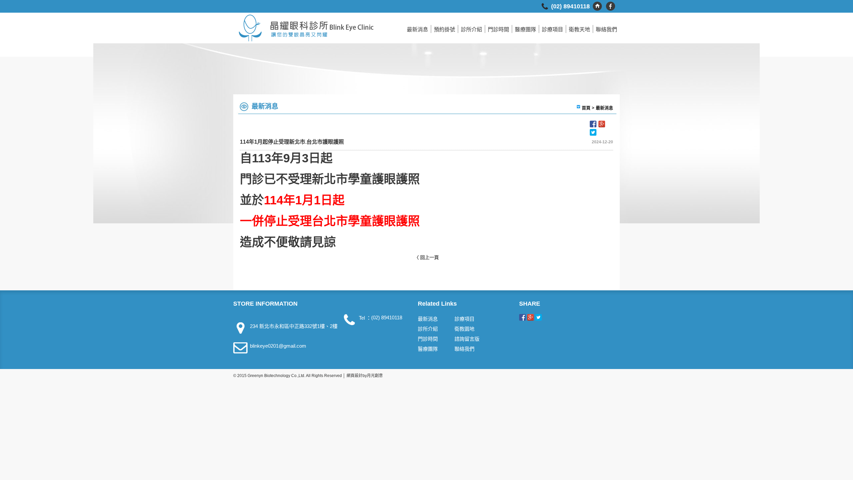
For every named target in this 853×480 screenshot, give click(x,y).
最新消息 (417, 29)
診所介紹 (471, 29)
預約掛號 (444, 29)
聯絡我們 (606, 29)
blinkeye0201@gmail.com (278, 346)
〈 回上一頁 (426, 257)
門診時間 (498, 29)
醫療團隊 (525, 29)
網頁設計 (355, 375)
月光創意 (375, 375)
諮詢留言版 (466, 339)
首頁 (586, 107)
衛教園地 (464, 329)
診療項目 (552, 29)
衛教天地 (579, 29)
